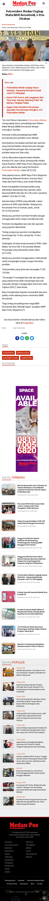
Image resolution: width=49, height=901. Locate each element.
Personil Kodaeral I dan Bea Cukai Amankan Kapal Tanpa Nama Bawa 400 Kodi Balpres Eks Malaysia (31, 702)
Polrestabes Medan (37, 120)
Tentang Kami (10, 881)
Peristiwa (21, 495)
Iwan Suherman (8, 24)
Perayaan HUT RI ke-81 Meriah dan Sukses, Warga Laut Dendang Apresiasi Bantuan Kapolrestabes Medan (31, 788)
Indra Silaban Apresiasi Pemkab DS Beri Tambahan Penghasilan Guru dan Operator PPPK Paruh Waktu (31, 730)
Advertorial (9, 866)
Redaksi (21, 881)
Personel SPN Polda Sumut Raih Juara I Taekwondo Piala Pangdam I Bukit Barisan (30, 506)
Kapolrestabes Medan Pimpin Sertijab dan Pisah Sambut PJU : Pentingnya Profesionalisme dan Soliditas (30, 688)
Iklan (32, 884)
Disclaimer (24, 884)
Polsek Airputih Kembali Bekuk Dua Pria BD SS (32, 593)
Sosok (28, 851)
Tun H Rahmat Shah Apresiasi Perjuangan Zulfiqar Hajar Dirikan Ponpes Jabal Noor (31, 629)
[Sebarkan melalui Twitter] (22, 338)
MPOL (10, 74)
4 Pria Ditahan (8, 353)
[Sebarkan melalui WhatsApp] (27, 338)
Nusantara (21, 649)
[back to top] (44, 898)
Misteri (28, 848)
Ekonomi (20, 526)
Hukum (8, 854)
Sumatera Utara (23, 548)
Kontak (39, 884)
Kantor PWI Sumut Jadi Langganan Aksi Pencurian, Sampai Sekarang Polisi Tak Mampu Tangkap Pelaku (25, 100)
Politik (7, 869)
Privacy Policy (12, 884)
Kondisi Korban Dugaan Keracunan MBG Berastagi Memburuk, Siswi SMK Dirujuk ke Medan (31, 801)
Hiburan (29, 857)
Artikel (7, 872)
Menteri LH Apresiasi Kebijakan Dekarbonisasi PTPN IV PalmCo (30, 645)
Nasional (8, 848)
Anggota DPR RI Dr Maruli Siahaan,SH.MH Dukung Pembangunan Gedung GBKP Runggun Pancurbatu (30, 541)
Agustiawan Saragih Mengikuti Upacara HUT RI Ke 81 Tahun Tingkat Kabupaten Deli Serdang (30, 744)
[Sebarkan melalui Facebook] (17, 338)
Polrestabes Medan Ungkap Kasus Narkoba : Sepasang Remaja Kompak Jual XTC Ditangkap (24, 90)
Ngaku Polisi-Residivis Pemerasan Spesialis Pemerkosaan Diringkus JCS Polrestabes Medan (24, 110)
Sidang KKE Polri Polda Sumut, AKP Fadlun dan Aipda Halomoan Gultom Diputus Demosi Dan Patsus (31, 717)
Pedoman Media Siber (35, 881)
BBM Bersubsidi (23, 353)
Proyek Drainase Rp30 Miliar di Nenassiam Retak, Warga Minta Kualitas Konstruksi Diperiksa (31, 611)
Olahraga (21, 511)
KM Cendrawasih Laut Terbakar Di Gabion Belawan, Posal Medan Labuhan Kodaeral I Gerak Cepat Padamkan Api (32, 488)
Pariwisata (9, 863)
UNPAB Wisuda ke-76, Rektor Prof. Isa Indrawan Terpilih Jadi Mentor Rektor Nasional (31, 672)
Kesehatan (9, 860)
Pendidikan (30, 845)
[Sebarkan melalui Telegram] (32, 338)
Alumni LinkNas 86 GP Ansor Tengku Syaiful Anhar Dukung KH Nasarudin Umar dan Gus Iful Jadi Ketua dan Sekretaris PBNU (31, 760)
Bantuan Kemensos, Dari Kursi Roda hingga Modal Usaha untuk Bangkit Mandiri (30, 773)
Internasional (31, 854)
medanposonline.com (22, 892)
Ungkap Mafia (26, 358)
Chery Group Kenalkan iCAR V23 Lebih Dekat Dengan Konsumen (31, 522)
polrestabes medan (10, 358)
